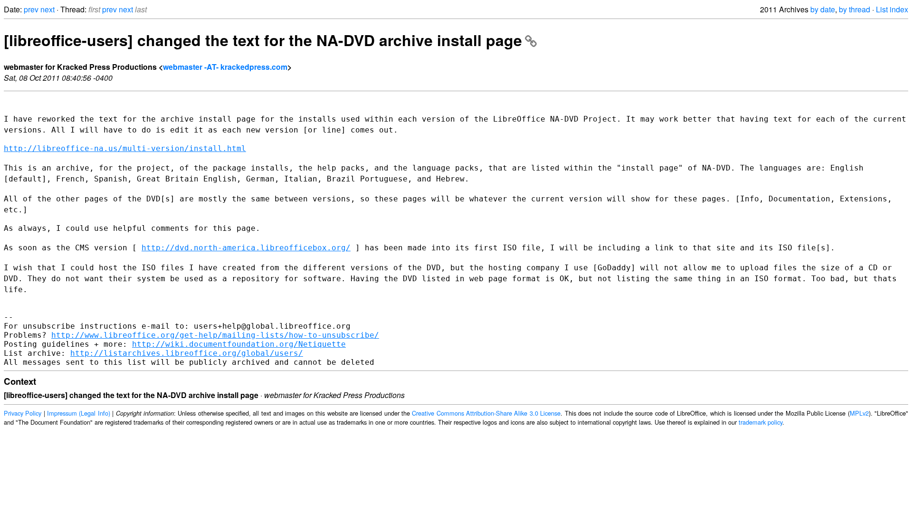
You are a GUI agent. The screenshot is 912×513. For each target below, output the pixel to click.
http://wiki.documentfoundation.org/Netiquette (239, 344)
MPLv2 (859, 413)
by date (822, 9)
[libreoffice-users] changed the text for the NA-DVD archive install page (263, 40)
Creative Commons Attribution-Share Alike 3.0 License (486, 413)
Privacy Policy (22, 413)
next (47, 9)
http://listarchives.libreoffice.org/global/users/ (186, 353)
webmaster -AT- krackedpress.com (225, 66)
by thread (854, 9)
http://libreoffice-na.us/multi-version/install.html (125, 148)
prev (31, 9)
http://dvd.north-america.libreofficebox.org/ (246, 247)
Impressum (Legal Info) (78, 413)
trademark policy (760, 422)
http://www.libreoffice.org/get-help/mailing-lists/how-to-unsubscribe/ (215, 335)
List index (892, 9)
